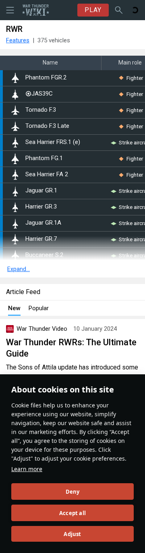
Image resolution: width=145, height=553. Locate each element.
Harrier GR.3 (41, 207)
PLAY (93, 10)
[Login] (135, 10)
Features (17, 40)
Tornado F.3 (40, 110)
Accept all (72, 513)
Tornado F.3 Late (47, 126)
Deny (73, 491)
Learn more (26, 469)
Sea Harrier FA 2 (46, 174)
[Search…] (119, 10)
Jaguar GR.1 (41, 191)
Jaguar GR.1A (43, 223)
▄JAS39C (39, 94)
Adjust (72, 534)
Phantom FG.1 (44, 158)
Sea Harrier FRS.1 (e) (52, 142)
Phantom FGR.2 (45, 78)
